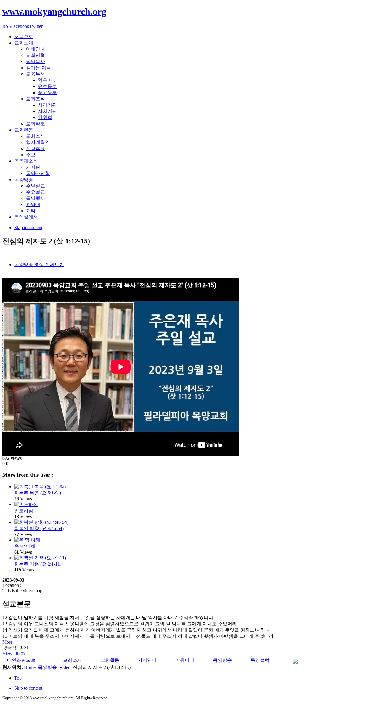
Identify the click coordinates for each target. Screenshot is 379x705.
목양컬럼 (259, 660)
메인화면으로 (21, 660)
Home (30, 667)
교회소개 (72, 660)
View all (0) (13, 653)
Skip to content (28, 227)
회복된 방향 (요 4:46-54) (39, 528)
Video (64, 667)
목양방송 (222, 660)
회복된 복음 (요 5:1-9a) (37, 492)
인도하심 (23, 510)
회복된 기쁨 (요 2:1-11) (37, 563)
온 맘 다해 (25, 546)
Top (18, 677)
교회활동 (109, 660)
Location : (11, 585)
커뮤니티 (184, 660)
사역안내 (147, 660)
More (7, 642)
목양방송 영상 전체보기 (39, 264)
